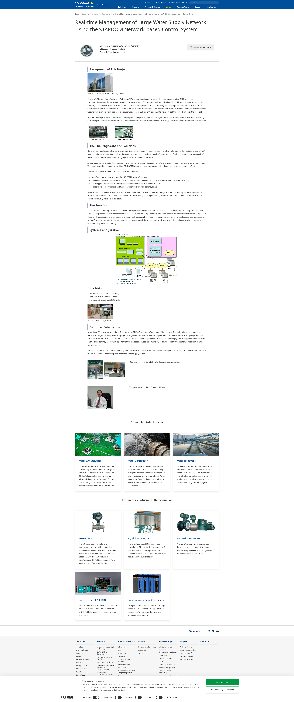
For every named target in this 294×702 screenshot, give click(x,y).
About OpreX (163, 655)
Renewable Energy (83, 659)
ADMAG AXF (85, 538)
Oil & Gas (79, 647)
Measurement (123, 653)
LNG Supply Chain (82, 650)
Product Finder (185, 653)
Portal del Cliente (174, 3)
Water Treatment (186, 460)
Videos (140, 653)
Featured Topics (183, 7)
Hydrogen (79, 662)
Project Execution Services (124, 660)
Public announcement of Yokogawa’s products (126, 672)
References (106, 14)
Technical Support (186, 647)
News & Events (145, 3)
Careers (164, 3)
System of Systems (165, 658)
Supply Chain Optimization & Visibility (105, 673)
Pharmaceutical (81, 669)
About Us (156, 3)
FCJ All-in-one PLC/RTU (140, 538)
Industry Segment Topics (168, 652)
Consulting (121, 656)
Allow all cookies (222, 682)
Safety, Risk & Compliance (102, 653)
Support (198, 7)
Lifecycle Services (124, 664)
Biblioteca (85, 14)
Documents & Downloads (147, 647)
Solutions (135, 7)
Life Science (122, 668)
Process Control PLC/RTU (92, 600)
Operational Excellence (105, 662)
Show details (172, 697)
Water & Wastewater (90, 460)
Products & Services (152, 7)
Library (168, 7)
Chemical (79, 653)
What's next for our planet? (165, 648)
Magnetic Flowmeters (188, 538)
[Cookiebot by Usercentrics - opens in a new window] (67, 697)
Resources (95, 14)
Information (122, 647)
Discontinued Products (187, 659)
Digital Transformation (167, 664)
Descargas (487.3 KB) (201, 47)
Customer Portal (185, 656)
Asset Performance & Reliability (104, 658)
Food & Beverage (82, 672)
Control (120, 650)
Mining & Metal (81, 666)
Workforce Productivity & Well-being (105, 648)
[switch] (118, 697)
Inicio (77, 14)
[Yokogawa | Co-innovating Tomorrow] (84, 4)
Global (184, 3)
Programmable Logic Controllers (146, 600)
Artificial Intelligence (166, 668)
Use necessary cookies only (222, 690)
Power (78, 656)
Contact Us (211, 7)
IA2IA (161, 661)
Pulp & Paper (80, 675)
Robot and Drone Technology (165, 672)
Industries (122, 7)
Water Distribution (138, 460)
